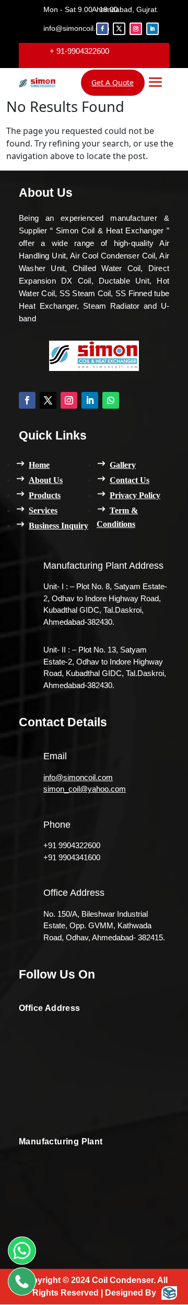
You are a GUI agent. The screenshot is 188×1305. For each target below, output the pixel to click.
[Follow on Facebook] (102, 28)
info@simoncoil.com (78, 777)
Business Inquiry (58, 525)
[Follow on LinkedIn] (152, 28)
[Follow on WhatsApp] (110, 400)
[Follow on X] (119, 28)
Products (45, 495)
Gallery (123, 464)
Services (43, 510)
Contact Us (129, 480)
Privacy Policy (135, 495)
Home (39, 464)
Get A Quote (112, 82)
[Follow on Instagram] (136, 28)
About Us (46, 480)
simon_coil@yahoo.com (84, 788)
